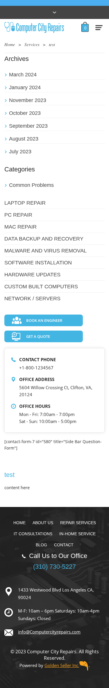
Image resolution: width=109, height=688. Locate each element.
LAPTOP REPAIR (25, 203)
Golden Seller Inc (61, 665)
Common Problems (31, 185)
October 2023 (25, 113)
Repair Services (78, 522)
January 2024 (25, 87)
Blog (41, 545)
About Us (43, 522)
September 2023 (28, 126)
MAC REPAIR (20, 227)
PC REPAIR (18, 215)
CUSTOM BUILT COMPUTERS (41, 286)
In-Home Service (77, 533)
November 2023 (27, 100)
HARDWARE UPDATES (32, 275)
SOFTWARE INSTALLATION (38, 263)
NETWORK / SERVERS (32, 298)
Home (9, 44)
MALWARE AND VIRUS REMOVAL (45, 251)
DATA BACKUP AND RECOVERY (43, 239)
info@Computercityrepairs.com (49, 632)
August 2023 (23, 139)
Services (32, 44)
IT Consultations (33, 533)
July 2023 (20, 152)
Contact (64, 545)
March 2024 (23, 75)
